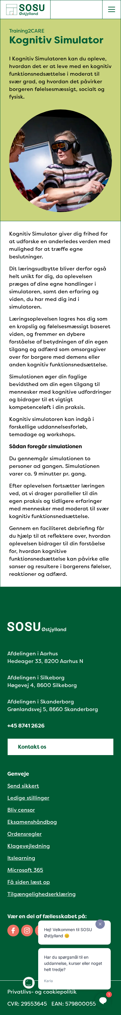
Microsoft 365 (25, 870)
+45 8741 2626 (26, 725)
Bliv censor (21, 809)
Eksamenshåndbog (32, 821)
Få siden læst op (28, 882)
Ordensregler (24, 834)
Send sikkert (23, 785)
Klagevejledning (28, 846)
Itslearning (21, 858)
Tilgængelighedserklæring (41, 894)
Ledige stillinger (28, 797)
